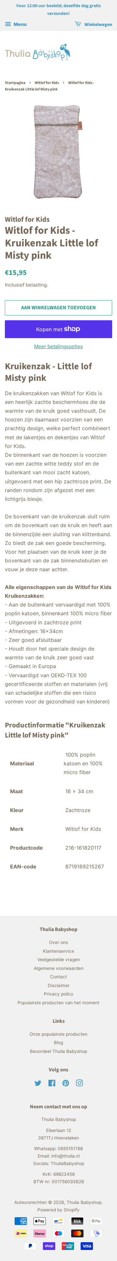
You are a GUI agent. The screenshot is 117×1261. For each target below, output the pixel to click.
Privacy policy (58, 993)
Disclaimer (59, 985)
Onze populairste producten (58, 1034)
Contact (58, 976)
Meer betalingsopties (58, 346)
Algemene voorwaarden (59, 968)
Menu (20, 24)
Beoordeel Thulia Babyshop (58, 1051)
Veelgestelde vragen (58, 959)
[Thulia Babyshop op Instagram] (79, 1084)
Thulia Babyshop (84, 1202)
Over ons (58, 942)
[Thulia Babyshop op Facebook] (52, 1084)
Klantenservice (58, 951)
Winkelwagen (98, 24)
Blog (58, 1042)
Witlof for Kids (47, 83)
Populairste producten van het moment (58, 1002)
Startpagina (15, 83)
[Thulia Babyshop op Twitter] (38, 1084)
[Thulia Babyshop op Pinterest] (65, 1084)
